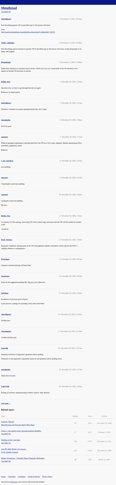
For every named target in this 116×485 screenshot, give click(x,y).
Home (3, 477)
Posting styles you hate (10, 440)
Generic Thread (7, 422)
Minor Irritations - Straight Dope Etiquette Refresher (23, 458)
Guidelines (21, 477)
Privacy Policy (47, 477)
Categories (12, 477)
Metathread (9, 8)
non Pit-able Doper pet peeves (13, 449)
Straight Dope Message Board (12, 2)
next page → (6, 403)
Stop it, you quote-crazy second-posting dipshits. (21, 431)
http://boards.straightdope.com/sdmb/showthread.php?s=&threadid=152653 (28, 32)
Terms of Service (34, 477)
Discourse (13, 482)
